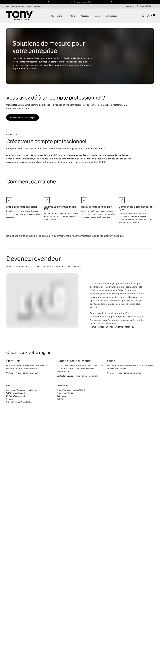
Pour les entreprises (34, 6)
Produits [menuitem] (71, 16)
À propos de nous (18, 6)
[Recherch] (143, 16)
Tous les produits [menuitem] (111, 16)
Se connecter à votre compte (22, 117)
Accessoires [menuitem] (86, 16)
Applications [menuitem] (56, 16)
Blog (7, 6)
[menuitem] (8, 6)
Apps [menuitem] (97, 16)
